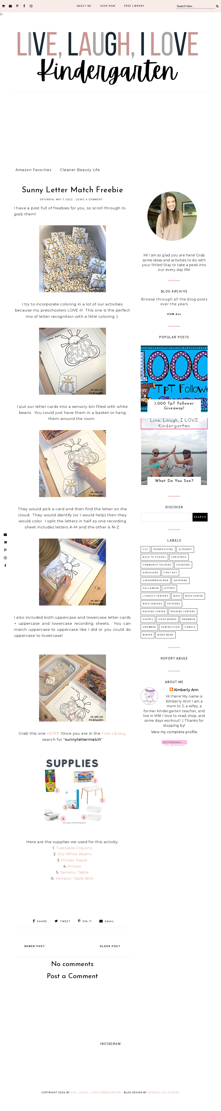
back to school (154, 557)
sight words (167, 619)
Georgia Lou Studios (164, 1092)
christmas (179, 557)
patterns (173, 603)
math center (194, 596)
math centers (152, 603)
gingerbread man (156, 580)
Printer (75, 866)
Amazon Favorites (33, 170)
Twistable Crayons (74, 848)
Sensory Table (74, 872)
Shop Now (107, 6)
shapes (148, 619)
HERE (52, 733)
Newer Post (34, 946)
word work (165, 635)
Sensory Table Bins (75, 878)
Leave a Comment (89, 199)
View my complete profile (174, 732)
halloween (151, 588)
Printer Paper (74, 860)
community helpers (157, 565)
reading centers (182, 611)
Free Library (134, 6)
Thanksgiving (163, 549)
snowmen (149, 627)
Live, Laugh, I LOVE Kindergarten (96, 1092)
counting (183, 565)
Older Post (110, 946)
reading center (154, 611)
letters (169, 588)
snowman (188, 619)
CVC (145, 549)
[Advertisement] (110, 128)
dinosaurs (151, 572)
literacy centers (155, 596)
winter (147, 635)
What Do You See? (174, 481)
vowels (190, 627)
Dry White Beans (75, 854)
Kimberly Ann (186, 690)
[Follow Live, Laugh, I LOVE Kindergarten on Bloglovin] (174, 745)
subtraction (170, 627)
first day (170, 572)
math (176, 596)
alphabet (185, 549)
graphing (181, 580)
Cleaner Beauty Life (80, 170)
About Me (84, 6)
